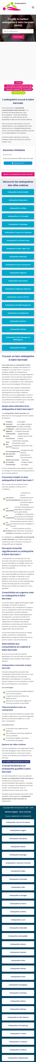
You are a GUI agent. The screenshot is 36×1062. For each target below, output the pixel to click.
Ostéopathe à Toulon (18, 1033)
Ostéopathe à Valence (18, 1050)
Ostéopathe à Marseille (18, 928)
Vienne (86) (27, 89)
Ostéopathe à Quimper (18, 993)
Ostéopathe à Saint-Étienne (18, 1017)
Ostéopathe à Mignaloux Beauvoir (18, 289)
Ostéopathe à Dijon (18, 871)
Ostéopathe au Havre (18, 904)
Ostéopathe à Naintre (18, 321)
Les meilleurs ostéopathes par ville (18, 86)
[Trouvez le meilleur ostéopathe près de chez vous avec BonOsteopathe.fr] (14, 11)
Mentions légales (11, 812)
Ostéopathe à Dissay (18, 329)
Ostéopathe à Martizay (18, 257)
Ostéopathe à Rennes (18, 1009)
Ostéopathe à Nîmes (18, 968)
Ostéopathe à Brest (18, 847)
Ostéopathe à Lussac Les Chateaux (18, 232)
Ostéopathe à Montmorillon (18, 192)
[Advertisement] (18, 61)
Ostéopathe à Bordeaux (18, 839)
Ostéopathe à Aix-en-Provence (18, 822)
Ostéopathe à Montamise (18, 281)
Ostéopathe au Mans (18, 912)
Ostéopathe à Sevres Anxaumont (18, 265)
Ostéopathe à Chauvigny (18, 224)
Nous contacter (25, 812)
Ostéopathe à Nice (18, 960)
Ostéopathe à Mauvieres (18, 200)
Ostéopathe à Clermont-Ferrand (18, 863)
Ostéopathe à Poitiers (18, 348)
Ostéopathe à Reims (18, 1001)
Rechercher (18, 37)
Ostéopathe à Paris (18, 977)
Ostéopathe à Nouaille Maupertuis (18, 305)
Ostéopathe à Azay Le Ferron (18, 297)
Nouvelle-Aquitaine (13, 89)
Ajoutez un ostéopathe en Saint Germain (18, 174)
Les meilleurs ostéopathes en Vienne (16, 762)
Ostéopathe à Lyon (18, 920)
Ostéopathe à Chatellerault (18, 313)
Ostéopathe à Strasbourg (18, 1025)
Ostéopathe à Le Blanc (18, 208)
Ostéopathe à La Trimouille (18, 216)
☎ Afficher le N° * (18, 163)
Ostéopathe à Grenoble (18, 879)
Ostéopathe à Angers (18, 830)
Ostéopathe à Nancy (18, 944)
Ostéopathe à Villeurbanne (18, 1058)
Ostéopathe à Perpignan (18, 985)
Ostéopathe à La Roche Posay (18, 240)
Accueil (19, 83)
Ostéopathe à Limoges (18, 895)
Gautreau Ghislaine (14, 150)
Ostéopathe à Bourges (18, 855)
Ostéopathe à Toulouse (18, 1042)
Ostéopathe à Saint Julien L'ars (18, 249)
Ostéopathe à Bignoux (18, 273)
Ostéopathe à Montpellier (18, 936)
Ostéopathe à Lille (18, 887)
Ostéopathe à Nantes (18, 952)
